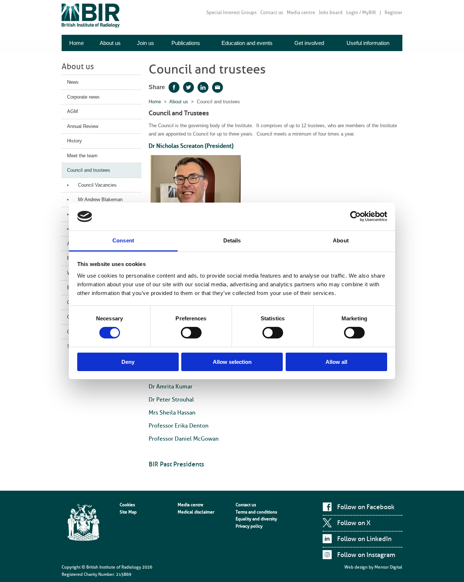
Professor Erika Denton (178, 425)
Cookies (127, 504)
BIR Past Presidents (176, 464)
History (74, 141)
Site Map (128, 512)
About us (110, 43)
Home (76, 43)
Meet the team (82, 155)
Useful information (368, 43)
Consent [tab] (123, 240)
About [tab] (341, 240)
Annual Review (82, 126)
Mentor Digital (388, 567)
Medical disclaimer (196, 512)
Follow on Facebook (365, 507)
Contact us (271, 12)
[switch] (191, 332)
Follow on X (353, 523)
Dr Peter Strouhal (171, 399)
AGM (72, 111)
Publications (185, 43)
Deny (127, 362)
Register (393, 12)
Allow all (336, 362)
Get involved (309, 43)
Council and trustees (88, 170)
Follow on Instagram (366, 555)
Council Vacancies (97, 185)
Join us (145, 43)
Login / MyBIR (361, 12)
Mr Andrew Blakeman (100, 199)
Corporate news (83, 97)
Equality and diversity (256, 518)
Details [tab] (232, 240)
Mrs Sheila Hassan (172, 412)
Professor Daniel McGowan (184, 438)
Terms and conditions (256, 512)
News (73, 82)
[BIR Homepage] (83, 522)
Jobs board (331, 12)
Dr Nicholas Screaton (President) (191, 145)
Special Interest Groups (231, 12)
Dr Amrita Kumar (170, 386)
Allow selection (232, 362)
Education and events (247, 43)
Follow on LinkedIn (364, 539)
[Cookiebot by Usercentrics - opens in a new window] (355, 216)
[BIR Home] (91, 15)
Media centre (301, 12)
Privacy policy (249, 526)
